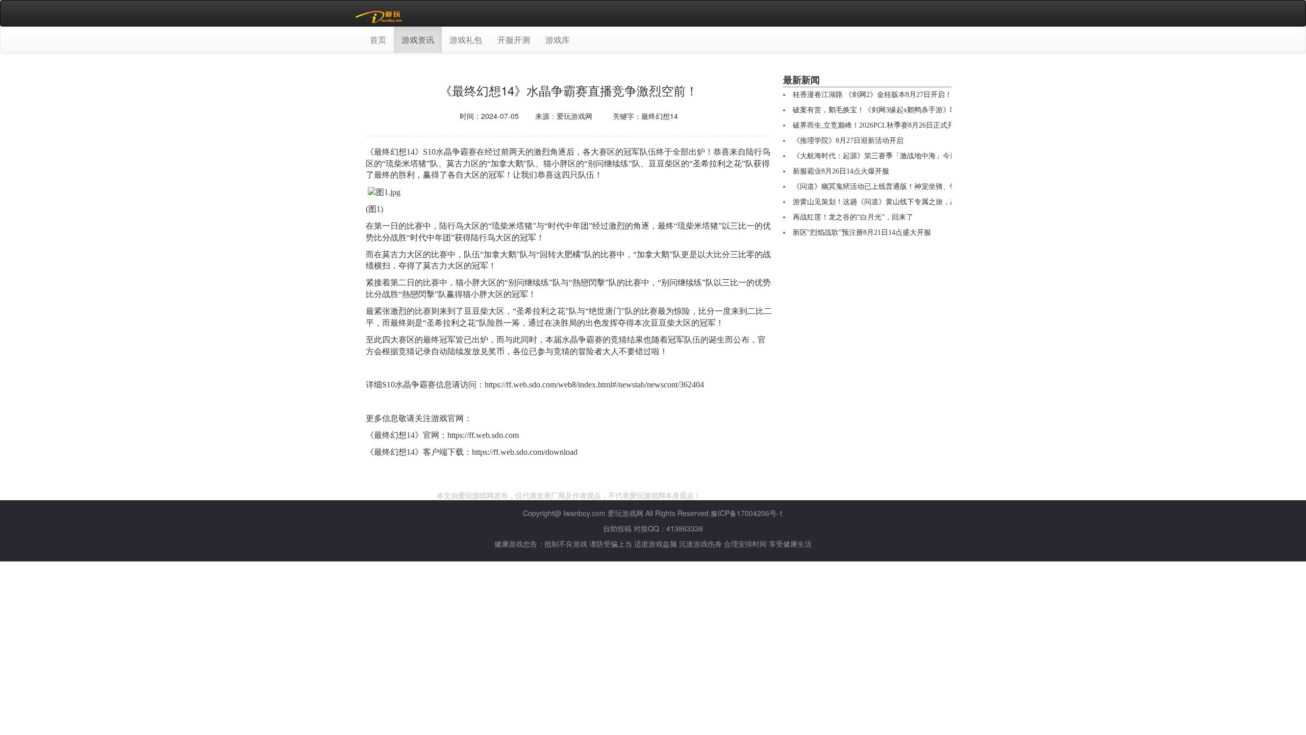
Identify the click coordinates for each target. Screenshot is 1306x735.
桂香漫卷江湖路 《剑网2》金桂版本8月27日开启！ (872, 95)
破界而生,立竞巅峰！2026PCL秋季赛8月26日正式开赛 (877, 125)
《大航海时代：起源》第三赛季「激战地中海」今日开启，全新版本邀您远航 (914, 156)
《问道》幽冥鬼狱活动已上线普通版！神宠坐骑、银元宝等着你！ (896, 186)
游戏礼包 (465, 39)
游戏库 (557, 39)
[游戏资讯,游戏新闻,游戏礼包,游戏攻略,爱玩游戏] (380, 13)
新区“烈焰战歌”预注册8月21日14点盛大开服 (862, 232)
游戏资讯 (417, 39)
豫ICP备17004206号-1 (747, 513)
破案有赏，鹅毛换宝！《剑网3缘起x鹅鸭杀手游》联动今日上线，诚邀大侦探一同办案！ (932, 110)
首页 (378, 39)
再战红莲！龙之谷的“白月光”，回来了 (853, 217)
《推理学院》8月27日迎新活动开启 (848, 140)
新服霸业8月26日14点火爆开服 (841, 171)
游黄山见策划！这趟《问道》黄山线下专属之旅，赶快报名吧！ (893, 202)
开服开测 (513, 39)
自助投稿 (617, 528)
